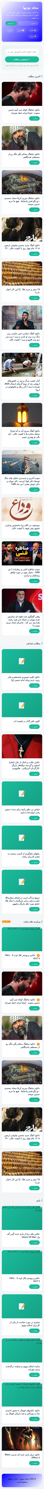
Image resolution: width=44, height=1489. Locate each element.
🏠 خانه (33, 30)
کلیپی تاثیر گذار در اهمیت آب (27, 721)
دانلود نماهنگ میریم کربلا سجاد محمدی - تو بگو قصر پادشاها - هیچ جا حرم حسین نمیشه (22, 201)
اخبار (10, 30)
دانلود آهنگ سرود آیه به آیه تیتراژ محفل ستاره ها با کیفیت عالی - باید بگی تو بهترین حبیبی (24, 433)
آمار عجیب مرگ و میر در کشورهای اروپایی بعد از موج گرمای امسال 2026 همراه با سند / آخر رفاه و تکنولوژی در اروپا (22, 385)
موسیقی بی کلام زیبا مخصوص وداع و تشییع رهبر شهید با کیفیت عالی (23, 527)
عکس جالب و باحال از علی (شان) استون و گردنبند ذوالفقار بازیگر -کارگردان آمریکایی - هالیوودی (24, 765)
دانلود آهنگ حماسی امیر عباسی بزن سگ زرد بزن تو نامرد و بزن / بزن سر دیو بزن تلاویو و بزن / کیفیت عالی (23, 336)
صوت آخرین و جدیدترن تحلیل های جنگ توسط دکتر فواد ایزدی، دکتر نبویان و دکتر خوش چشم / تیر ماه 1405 (22, 481)
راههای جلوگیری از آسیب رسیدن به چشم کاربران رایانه (24, 855)
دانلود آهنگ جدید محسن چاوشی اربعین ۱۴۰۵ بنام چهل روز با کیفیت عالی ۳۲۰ (22, 247)
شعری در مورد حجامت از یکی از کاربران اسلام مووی (25, 1324)
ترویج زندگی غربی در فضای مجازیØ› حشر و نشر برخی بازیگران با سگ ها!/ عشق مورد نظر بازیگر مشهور (22, 900)
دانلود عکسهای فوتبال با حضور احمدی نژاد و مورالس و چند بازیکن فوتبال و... (22, 1412)
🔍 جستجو (11, 23)
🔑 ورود (33, 36)
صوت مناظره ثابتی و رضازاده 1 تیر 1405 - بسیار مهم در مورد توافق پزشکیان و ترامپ (24, 572)
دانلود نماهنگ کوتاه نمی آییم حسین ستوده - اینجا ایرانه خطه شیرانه (24, 111)
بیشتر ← (34, 118)
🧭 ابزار (21, 30)
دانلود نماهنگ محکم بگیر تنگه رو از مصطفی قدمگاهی (24, 155)
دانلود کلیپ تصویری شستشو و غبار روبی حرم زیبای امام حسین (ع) (24, 678)
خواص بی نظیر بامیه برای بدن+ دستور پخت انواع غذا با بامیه (22, 811)
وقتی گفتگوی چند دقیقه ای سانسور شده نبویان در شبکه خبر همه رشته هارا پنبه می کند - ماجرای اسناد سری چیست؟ (23, 621)
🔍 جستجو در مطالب (22, 59)
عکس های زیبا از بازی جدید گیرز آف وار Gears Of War (23, 1235)
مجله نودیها (30, 7)
